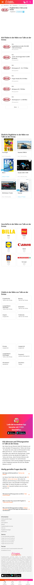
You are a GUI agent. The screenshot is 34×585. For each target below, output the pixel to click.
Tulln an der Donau (12, 479)
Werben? (3, 520)
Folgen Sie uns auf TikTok (7, 543)
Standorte (15, 5)
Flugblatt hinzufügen (6, 529)
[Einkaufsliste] (27, 2)
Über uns (3, 528)
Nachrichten (4, 531)
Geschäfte (6, 5)
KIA (10, 5)
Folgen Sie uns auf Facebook (8, 538)
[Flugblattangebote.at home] (10, 2)
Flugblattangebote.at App (7, 526)
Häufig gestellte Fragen (6, 519)
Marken (3, 524)
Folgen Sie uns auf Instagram (8, 540)
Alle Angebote (4, 522)
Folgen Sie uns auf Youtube (7, 541)
